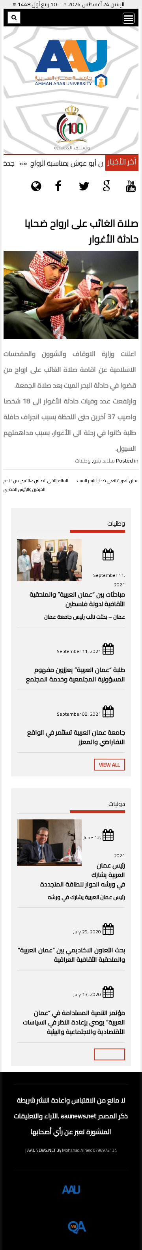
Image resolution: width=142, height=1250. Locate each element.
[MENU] (129, 18)
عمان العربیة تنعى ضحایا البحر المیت (107, 481)
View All (109, 764)
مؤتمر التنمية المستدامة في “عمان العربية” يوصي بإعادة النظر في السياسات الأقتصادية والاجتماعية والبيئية (74, 1022)
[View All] (109, 1054)
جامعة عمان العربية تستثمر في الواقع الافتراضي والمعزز (76, 737)
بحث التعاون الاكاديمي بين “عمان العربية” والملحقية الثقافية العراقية (71, 954)
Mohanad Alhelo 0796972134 (89, 1150)
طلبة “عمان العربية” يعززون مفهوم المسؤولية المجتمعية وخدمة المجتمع (75, 674)
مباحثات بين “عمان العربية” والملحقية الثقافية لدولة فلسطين (77, 599)
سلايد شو (104, 460)
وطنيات (83, 460)
